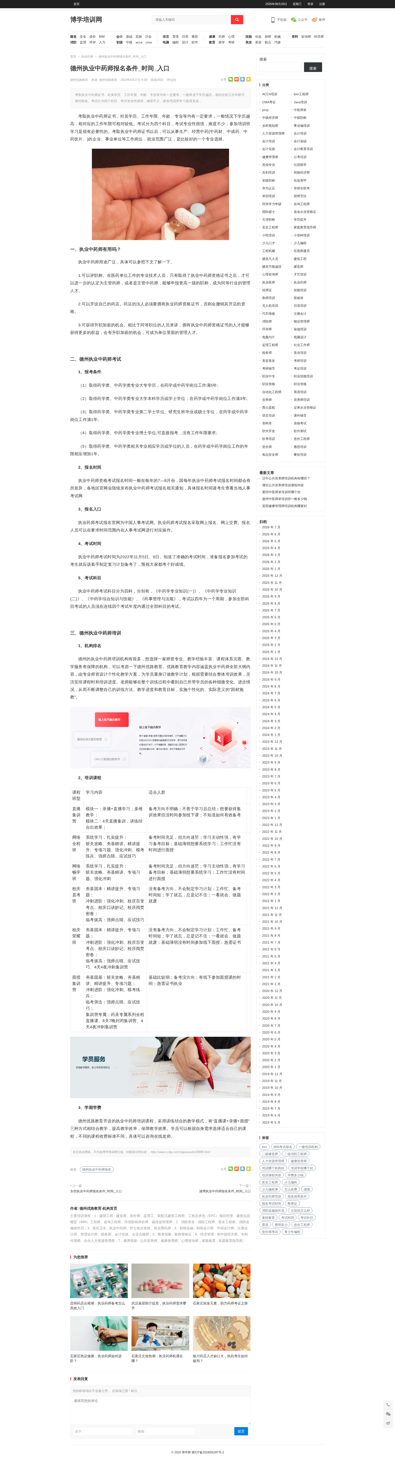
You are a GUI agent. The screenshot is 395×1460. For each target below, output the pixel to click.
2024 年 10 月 (272, 672)
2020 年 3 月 (271, 1053)
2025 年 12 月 (272, 575)
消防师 (267, 321)
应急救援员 (302, 251)
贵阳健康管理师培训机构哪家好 (284, 506)
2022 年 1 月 (271, 901)
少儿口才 (268, 243)
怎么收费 (290, 1189)
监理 (83, 42)
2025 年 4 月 (271, 631)
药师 (222, 36)
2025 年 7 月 (271, 610)
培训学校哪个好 (302, 1168)
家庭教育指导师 (305, 227)
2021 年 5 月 (271, 956)
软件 (195, 42)
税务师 (267, 352)
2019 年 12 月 (272, 1074)
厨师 (268, 36)
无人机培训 (270, 305)
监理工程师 (270, 345)
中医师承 (300, 110)
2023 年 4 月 (271, 797)
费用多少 (281, 1225)
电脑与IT (268, 337)
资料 (295, 36)
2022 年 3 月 (271, 887)
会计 (119, 36)
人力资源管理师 (273, 133)
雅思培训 (300, 447)
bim (264, 1147)
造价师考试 (270, 1232)
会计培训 (300, 133)
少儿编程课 (270, 1189)
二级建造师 (270, 1154)
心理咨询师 (270, 274)
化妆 (258, 36)
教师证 (292, 1203)
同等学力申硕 (271, 204)
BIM (102, 36)
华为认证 (268, 188)
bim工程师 (301, 94)
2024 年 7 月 (271, 693)
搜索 (263, 59)
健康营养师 (299, 1161)
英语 (175, 36)
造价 (92, 36)
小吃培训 (268, 235)
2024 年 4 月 (271, 714)
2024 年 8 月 (271, 686)
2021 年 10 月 (272, 921)
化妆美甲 (300, 180)
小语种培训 (302, 235)
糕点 (268, 42)
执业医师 (268, 282)
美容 (258, 42)
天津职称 (268, 219)
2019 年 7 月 (271, 1108)
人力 (102, 42)
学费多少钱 (296, 1175)
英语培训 (300, 392)
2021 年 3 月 (271, 970)
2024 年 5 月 (271, 707)
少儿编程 (300, 243)
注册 (322, 4)
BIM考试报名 (283, 1147)
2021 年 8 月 (271, 935)
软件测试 (300, 431)
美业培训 (300, 352)
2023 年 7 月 (271, 776)
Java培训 (300, 102)
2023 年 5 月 (271, 790)
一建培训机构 (308, 1147)
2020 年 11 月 (272, 998)
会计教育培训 (303, 149)
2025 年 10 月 (272, 589)
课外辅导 (300, 415)
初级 (119, 42)
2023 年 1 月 (271, 818)
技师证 (267, 290)
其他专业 (268, 165)
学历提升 (300, 219)
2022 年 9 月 (271, 845)
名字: (78, 1431)
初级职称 (268, 180)
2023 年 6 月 (271, 783)
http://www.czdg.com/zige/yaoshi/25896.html (180, 1152)
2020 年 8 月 (271, 1018)
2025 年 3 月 (271, 638)
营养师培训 (302, 400)
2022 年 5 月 (271, 873)
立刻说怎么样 (300, 1210)
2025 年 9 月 (271, 596)
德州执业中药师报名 (96, 1169)
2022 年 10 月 (272, 839)
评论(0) (171, 80)
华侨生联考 (302, 188)
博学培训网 (86, 19)
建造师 (298, 266)
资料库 (267, 423)
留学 (222, 42)
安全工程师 (270, 227)
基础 (129, 36)
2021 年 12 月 (272, 908)
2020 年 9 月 (271, 1011)
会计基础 (300, 141)
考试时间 (287, 1217)
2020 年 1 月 (271, 1067)
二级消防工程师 (295, 1154)
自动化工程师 (271, 392)
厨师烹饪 (300, 196)
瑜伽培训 (300, 329)
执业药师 (87, 56)
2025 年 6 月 (271, 617)
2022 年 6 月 (271, 866)
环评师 (267, 329)
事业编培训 (302, 125)
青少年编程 (292, 1232)
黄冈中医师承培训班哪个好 (281, 492)
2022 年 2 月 (271, 894)
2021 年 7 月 (271, 942)
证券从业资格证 (305, 407)
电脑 (166, 42)
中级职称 (300, 117)
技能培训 (300, 290)
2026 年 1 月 (271, 569)
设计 (185, 42)
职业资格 (268, 384)
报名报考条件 (297, 1196)
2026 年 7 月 (271, 527)
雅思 (195, 36)
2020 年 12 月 (272, 991)
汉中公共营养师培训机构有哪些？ (286, 478)
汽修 (277, 42)
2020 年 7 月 (271, 1025)
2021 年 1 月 (271, 984)
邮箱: (141, 1431)
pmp (265, 110)
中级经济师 (270, 117)
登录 (310, 4)
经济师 (319, 36)
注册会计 (300, 313)
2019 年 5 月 (271, 1122)
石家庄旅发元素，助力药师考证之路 (220, 1303)
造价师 (267, 447)
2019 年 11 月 (272, 1081)
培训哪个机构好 (273, 1168)
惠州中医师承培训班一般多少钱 (284, 499)
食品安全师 (270, 454)
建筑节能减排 (271, 266)
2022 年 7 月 (271, 859)
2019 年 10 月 (272, 1088)
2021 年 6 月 (271, 949)
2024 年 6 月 (271, 700)
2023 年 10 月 (272, 755)
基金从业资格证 (305, 212)
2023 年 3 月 (271, 804)
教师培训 (268, 298)
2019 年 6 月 (271, 1115)
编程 (175, 42)
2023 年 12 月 (272, 741)
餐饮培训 (300, 454)
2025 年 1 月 (271, 652)
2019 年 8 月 (271, 1101)
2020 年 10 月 (272, 1005)
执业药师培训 (271, 1196)
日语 (185, 36)
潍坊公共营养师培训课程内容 (283, 485)
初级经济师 (302, 172)
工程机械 (268, 251)
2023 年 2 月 (271, 811)
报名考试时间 (271, 1203)
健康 (212, 36)
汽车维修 (268, 313)
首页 (77, 4)
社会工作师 (302, 345)
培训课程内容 (271, 1175)
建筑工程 (300, 259)
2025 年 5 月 (271, 624)
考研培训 (300, 360)
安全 (83, 36)
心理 (231, 36)
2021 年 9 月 (271, 928)
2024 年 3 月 (271, 721)
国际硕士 (268, 212)
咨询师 (306, 36)
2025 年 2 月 (271, 645)
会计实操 (268, 149)
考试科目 (306, 1217)
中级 (129, 42)
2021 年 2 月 (271, 977)
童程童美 (268, 1217)
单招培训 (268, 196)
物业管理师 (302, 321)
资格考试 (300, 423)
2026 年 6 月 (271, 534)
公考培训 (300, 157)
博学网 (186, 1452)
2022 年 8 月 (271, 852)
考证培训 (300, 368)
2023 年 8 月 (271, 769)
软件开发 (268, 431)
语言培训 (268, 415)
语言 (166, 36)
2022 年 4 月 (271, 880)
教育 (212, 42)
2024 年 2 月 (271, 728)
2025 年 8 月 (271, 603)
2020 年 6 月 (271, 1032)
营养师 (267, 400)
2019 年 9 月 (271, 1095)
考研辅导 (268, 368)
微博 (322, 19)
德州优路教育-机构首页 (98, 1208)
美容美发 (268, 360)
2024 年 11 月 (272, 665)
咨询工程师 (302, 204)
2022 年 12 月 (272, 825)
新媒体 (298, 298)
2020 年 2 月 (271, 1060)
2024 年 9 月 (271, 679)
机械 (277, 36)
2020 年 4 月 (271, 1046)
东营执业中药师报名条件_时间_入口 (96, 1191)
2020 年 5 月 (271, 1039)
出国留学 (300, 165)
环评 (92, 42)
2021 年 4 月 (271, 963)
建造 (73, 36)
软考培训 (268, 439)
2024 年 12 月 (272, 659)
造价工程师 (302, 439)
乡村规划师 (270, 125)
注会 (148, 36)
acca (139, 42)
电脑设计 (300, 337)
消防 (73, 42)
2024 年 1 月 (271, 735)
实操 (139, 36)
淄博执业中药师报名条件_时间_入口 (225, 1191)
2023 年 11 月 (272, 749)
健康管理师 (270, 157)
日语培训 (300, 305)
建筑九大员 (270, 259)
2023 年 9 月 (271, 762)
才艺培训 (300, 274)
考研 (231, 42)
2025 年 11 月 (272, 583)
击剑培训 (268, 172)
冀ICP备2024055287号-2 (208, 1452)
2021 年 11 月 (272, 915)
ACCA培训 (269, 94)
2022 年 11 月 (272, 831)
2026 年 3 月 (271, 555)
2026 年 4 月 (271, 548)
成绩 (307, 1189)
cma (149, 42)
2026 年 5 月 (271, 541)
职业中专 (268, 376)
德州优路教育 (79, 80)
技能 (249, 36)
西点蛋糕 (268, 407)
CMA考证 (269, 102)
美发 (249, 42)
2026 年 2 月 (271, 562)
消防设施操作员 (273, 1210)
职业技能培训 (303, 376)
